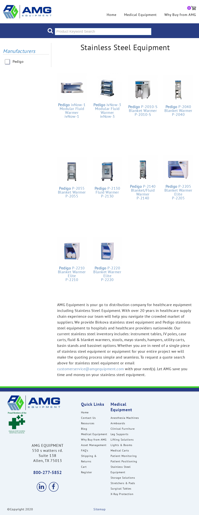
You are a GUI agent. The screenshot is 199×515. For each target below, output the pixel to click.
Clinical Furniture (123, 428)
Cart (84, 467)
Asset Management (93, 445)
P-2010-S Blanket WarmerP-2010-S (143, 110)
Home (111, 15)
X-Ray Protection (122, 494)
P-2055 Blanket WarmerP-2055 (72, 192)
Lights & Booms (121, 445)
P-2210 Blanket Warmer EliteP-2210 (72, 273)
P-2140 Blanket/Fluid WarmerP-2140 (143, 192)
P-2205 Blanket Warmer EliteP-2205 (178, 192)
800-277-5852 (47, 472)
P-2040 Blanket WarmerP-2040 (178, 110)
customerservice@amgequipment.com (90, 368)
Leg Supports (119, 434)
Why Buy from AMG (180, 15)
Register (86, 472)
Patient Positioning (124, 461)
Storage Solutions (123, 477)
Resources (87, 423)
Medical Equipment (140, 15)
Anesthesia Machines (125, 418)
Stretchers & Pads (123, 483)
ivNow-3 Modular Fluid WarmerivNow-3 (107, 110)
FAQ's (84, 450)
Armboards (118, 423)
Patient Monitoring (124, 456)
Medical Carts (120, 450)
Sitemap (99, 509)
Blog (84, 428)
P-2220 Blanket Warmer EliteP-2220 (107, 273)
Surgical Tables (121, 488)
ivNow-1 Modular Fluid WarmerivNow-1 (72, 110)
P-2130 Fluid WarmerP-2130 (107, 192)
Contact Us (88, 418)
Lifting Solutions (122, 439)
